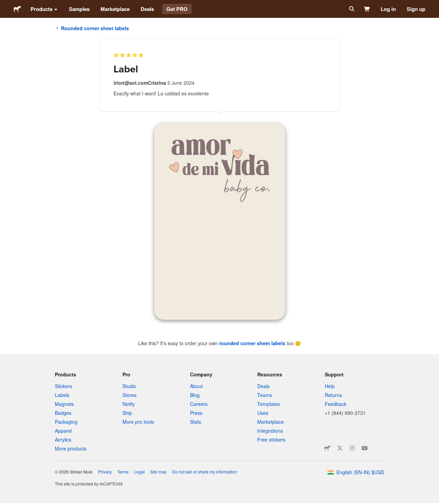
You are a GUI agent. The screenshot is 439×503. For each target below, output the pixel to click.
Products (41, 9)
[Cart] (367, 9)
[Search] (351, 9)
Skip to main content (5, 5)
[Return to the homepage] (17, 9)
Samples (79, 9)
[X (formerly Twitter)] (340, 448)
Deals (147, 9)
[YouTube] (364, 448)
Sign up (416, 9)
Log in (388, 9)
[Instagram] (352, 448)
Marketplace (115, 9)
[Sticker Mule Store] (327, 448)
